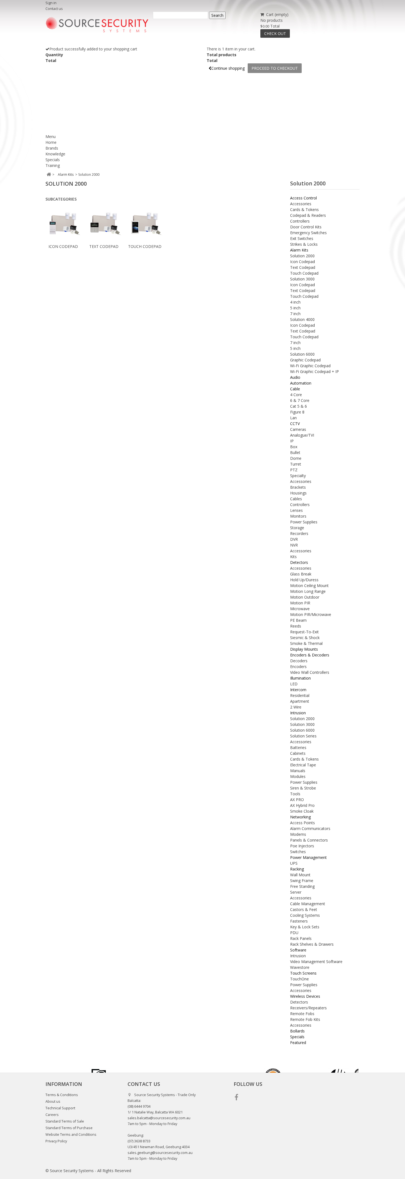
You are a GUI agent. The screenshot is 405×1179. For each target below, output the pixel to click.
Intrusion (298, 712)
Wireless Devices (305, 996)
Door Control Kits (306, 226)
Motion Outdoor (304, 597)
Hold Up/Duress (304, 579)
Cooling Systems (305, 915)
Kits (293, 556)
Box (293, 446)
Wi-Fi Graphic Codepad (310, 365)
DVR (294, 539)
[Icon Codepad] (63, 223)
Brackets (298, 487)
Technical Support (60, 1108)
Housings (298, 493)
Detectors (299, 562)
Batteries (298, 747)
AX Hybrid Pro (302, 805)
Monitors (298, 516)
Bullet (295, 452)
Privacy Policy (56, 1141)
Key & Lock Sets (304, 926)
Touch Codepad (144, 246)
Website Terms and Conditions (70, 1134)
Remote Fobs (302, 1013)
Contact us (54, 8)
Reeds (295, 626)
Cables (296, 498)
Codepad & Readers (308, 215)
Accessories (300, 203)
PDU (294, 932)
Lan (293, 417)
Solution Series (303, 736)
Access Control (303, 198)
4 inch (295, 302)
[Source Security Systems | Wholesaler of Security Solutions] (97, 25)
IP (292, 441)
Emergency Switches (308, 232)
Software (298, 950)
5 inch (295, 307)
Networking (300, 817)
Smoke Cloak (302, 811)
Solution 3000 (302, 279)
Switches (298, 851)
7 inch (295, 313)
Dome (295, 458)
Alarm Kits (299, 250)
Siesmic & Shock (305, 637)
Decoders (298, 660)
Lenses (296, 510)
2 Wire (295, 707)
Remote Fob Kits (305, 1019)
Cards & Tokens (304, 209)
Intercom (298, 689)
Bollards (297, 1031)
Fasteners (299, 921)
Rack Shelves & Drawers (312, 944)
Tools (295, 793)
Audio (295, 377)
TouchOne (299, 978)
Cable (295, 388)
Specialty (298, 475)
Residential (299, 695)
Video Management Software (316, 961)
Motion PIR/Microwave (310, 614)
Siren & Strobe (303, 788)
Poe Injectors (302, 845)
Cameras (298, 429)
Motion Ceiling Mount (309, 585)
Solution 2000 (302, 255)
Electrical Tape (303, 764)
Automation (300, 383)
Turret (295, 464)
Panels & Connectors (309, 840)
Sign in (50, 3)
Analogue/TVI (302, 435)
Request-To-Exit (304, 631)
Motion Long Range (308, 591)
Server (295, 892)
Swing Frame (301, 880)
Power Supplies (303, 521)
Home (50, 142)
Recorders (299, 533)
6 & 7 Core (299, 400)
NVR (294, 545)
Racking (297, 869)
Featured (298, 1042)
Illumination (300, 678)
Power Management (308, 857)
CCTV (295, 423)
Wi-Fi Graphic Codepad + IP (314, 371)
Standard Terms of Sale (64, 1121)
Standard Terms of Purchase (69, 1128)
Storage (297, 527)
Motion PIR (300, 602)
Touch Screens (303, 973)
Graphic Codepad (305, 360)
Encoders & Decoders (309, 655)
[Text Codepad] (103, 223)
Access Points (302, 822)
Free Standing (302, 886)
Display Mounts (304, 649)
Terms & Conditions (61, 1095)
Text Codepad (103, 246)
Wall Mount (300, 874)
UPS (294, 863)
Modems (298, 834)
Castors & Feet (303, 909)
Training (52, 165)
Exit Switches (301, 238)
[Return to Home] (49, 174)
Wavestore (299, 967)
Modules (298, 776)
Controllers (300, 221)
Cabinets (298, 753)
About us (52, 1101)
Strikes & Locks (304, 244)
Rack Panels (301, 938)
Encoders (298, 666)
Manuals (297, 770)
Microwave (300, 608)
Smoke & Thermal (306, 643)
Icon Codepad (63, 246)
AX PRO (297, 799)
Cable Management (307, 903)
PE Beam (298, 620)
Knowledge (55, 153)
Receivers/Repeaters (308, 1007)
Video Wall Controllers (309, 672)
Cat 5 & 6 (298, 406)
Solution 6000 (302, 354)
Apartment (299, 701)
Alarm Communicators (310, 828)
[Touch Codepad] (144, 223)
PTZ (294, 469)
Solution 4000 (302, 319)
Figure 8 (297, 412)
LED (294, 683)
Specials (52, 159)
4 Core (296, 394)
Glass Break (300, 574)
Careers (52, 1114)
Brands (51, 148)
